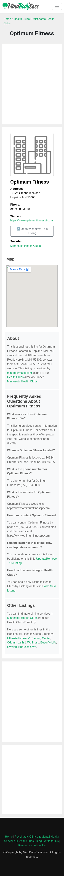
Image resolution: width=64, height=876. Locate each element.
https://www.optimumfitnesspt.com (31, 220)
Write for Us (51, 841)
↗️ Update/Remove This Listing (32, 231)
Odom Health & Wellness (23, 642)
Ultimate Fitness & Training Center (28, 638)
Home (7, 19)
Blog (39, 841)
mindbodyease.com (19, 372)
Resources (25, 845)
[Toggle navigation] (57, 6)
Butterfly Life (48, 642)
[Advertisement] (32, 84)
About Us (40, 845)
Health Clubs (22, 19)
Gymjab (12, 646)
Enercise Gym (27, 646)
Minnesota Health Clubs (25, 245)
